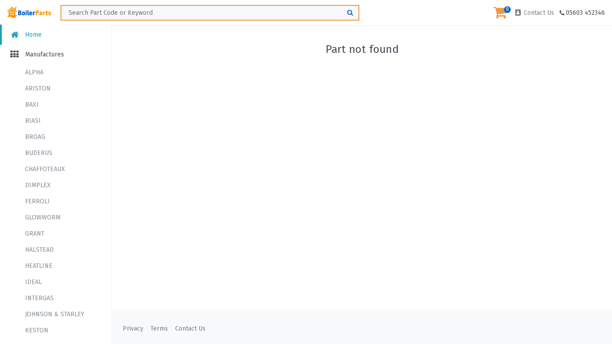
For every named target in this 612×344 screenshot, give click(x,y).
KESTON (36, 330)
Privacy (133, 328)
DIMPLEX (38, 185)
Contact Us (538, 13)
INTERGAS (39, 298)
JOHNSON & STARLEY (54, 314)
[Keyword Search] (350, 13)
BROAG (35, 137)
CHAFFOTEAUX (45, 169)
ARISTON (38, 88)
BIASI (33, 121)
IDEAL (33, 282)
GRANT (34, 233)
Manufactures (43, 54)
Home (32, 35)
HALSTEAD (39, 250)
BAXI (32, 104)
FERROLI (37, 201)
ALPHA (34, 72)
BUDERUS (38, 153)
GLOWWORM (42, 217)
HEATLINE (38, 266)
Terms (159, 328)
